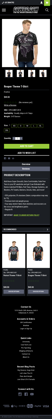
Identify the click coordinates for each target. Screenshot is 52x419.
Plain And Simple (26, 376)
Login (22, 329)
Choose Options (13, 291)
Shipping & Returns (26, 351)
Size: (7, 125)
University (26, 342)
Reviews (26, 169)
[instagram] (20, 394)
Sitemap (35, 417)
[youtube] (32, 394)
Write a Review (10, 105)
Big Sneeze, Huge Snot (26, 370)
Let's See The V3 (26, 373)
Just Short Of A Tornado (26, 379)
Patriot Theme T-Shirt (12, 275)
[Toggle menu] (4, 10)
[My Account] (41, 2)
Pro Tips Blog (26, 348)
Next (48, 43)
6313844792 (9, 2)
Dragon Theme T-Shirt (37, 275)
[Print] (13, 158)
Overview (26, 164)
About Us (26, 357)
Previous (4, 43)
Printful (5, 270)
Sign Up (29, 329)
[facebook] (26, 394)
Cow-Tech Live (26, 345)
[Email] (9, 158)
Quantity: (7, 138)
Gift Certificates (26, 322)
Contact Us (26, 354)
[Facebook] (5, 158)
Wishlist (26, 325)
